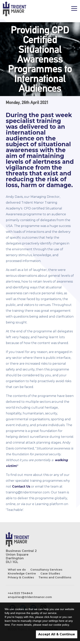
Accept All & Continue (56, 634)
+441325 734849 (20, 593)
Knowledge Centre (22, 573)
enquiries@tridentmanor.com (30, 597)
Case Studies (50, 573)
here (61, 620)
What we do (17, 569)
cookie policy (61, 624)
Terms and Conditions (54, 577)
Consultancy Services (46, 569)
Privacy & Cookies (21, 577)
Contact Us (21, 486)
